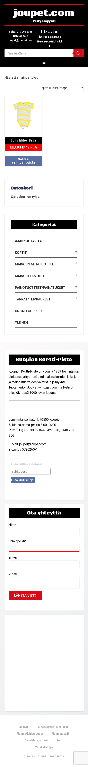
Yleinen (21, 323)
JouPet (41, 756)
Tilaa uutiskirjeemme (27, 464)
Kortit (21, 253)
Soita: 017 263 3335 (20, 31)
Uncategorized (28, 311)
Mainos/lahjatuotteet (35, 264)
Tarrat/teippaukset (33, 299)
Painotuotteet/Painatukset (40, 288)
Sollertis (57, 756)
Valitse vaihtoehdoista (23, 160)
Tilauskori (52, 37)
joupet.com (44, 13)
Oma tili (52, 32)
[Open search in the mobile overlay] (44, 53)
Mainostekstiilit (30, 276)
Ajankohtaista (28, 241)
